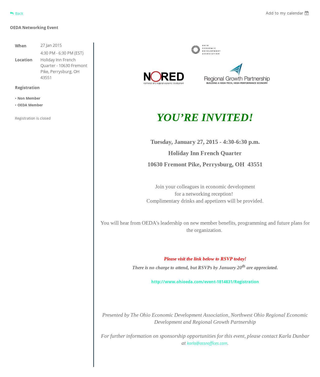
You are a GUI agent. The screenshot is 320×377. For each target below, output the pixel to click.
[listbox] (288, 13)
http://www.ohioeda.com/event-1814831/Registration (205, 281)
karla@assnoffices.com (207, 343)
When (20, 46)
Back (19, 13)
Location (23, 60)
